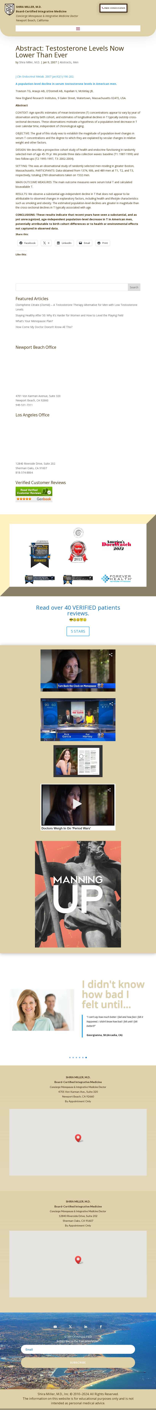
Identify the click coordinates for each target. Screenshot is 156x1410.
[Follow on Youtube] (55, 1327)
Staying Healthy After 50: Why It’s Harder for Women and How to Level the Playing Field (69, 315)
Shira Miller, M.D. (29, 62)
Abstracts (65, 62)
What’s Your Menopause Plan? (34, 321)
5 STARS (78, 631)
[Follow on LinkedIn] (86, 1327)
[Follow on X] (70, 1327)
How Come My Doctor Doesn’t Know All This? (44, 327)
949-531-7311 (24, 405)
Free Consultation (114, 8)
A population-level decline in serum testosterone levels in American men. (66, 84)
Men (75, 62)
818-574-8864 (24, 472)
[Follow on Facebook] (101, 1327)
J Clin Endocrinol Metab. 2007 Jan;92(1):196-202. (45, 76)
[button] (79, 1138)
